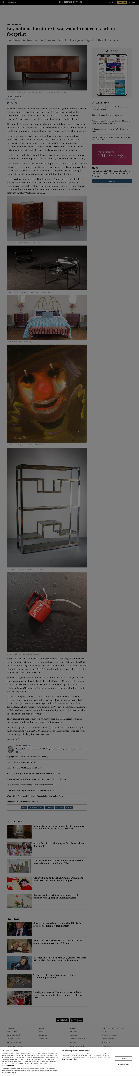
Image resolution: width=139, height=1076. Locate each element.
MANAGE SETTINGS (123, 1064)
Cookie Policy (10, 1065)
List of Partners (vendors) (69, 1059)
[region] (69, 1061)
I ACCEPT (123, 1058)
